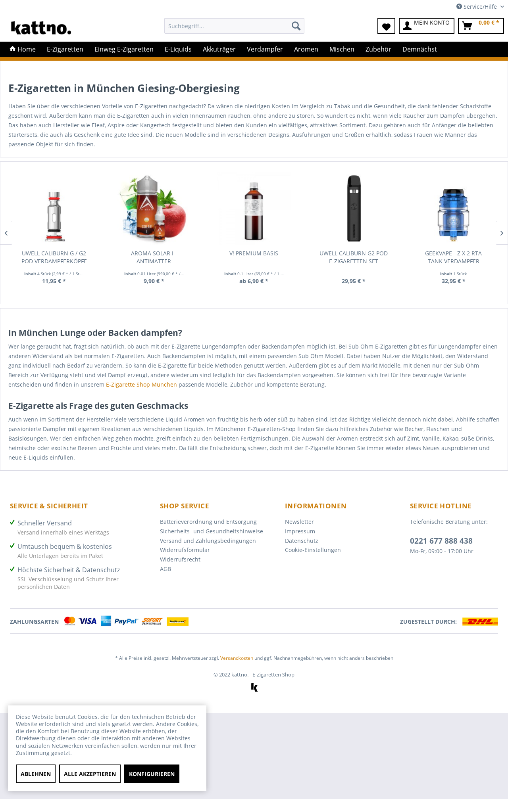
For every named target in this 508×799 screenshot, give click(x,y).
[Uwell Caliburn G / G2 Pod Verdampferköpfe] (54, 208)
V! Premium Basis (253, 253)
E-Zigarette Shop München (141, 384)
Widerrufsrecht (180, 559)
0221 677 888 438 (441, 541)
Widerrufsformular (185, 550)
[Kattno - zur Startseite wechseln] (41, 28)
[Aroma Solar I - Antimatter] (154, 208)
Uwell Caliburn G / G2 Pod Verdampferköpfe (54, 257)
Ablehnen (36, 774)
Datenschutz (301, 540)
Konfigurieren (152, 774)
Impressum (300, 531)
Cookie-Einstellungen (313, 550)
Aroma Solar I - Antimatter (154, 257)
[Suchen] (296, 26)
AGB (165, 569)
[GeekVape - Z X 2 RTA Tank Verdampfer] (454, 208)
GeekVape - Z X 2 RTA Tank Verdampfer (453, 257)
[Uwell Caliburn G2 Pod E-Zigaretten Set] (354, 208)
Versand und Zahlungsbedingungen (208, 540)
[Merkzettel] (386, 26)
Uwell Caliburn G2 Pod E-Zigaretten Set (353, 257)
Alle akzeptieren (90, 774)
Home (26, 49)
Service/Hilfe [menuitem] (480, 6)
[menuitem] (234, 29)
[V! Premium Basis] (254, 208)
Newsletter (299, 521)
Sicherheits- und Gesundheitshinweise (211, 531)
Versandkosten (236, 658)
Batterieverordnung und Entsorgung (208, 521)
